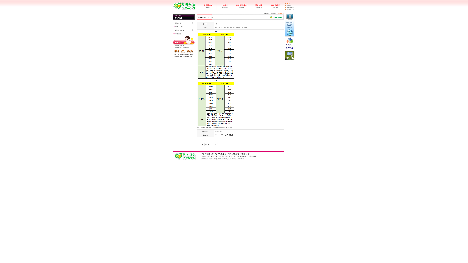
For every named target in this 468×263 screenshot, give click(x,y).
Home (267, 13)
